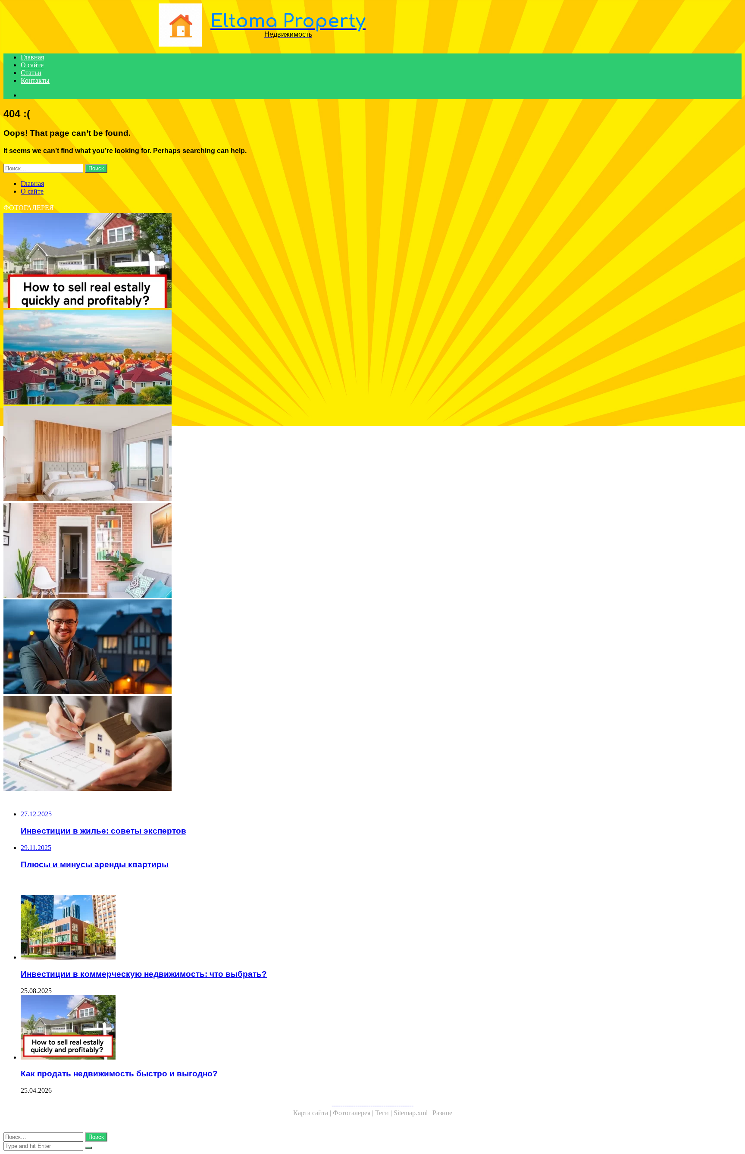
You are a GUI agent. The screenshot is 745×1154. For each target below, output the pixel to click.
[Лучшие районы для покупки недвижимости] (262, 358)
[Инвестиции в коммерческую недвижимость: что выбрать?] (271, 928)
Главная (32, 57)
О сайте (32, 65)
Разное (442, 1112)
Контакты (35, 80)
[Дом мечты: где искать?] (262, 454)
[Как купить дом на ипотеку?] (262, 744)
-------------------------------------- (372, 1105)
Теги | (384, 1112)
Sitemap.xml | (413, 1112)
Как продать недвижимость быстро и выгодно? (119, 1073)
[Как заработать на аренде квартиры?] (262, 551)
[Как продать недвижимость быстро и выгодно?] (262, 261)
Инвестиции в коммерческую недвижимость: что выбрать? (144, 973)
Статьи (31, 72)
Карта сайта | (313, 1112)
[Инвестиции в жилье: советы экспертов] (262, 647)
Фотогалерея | (354, 1112)
